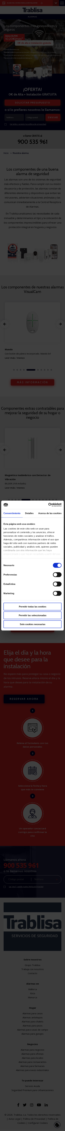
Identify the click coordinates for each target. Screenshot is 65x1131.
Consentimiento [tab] (11, 513)
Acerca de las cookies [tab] (50, 513)
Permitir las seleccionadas (32, 615)
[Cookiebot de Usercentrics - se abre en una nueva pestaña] (48, 505)
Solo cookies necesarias (32, 624)
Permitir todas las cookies (32, 606)
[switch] (57, 574)
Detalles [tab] (29, 513)
